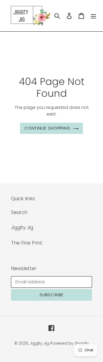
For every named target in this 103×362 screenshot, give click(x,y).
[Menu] (93, 15)
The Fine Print (26, 243)
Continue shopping (47, 128)
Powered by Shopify (69, 343)
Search (19, 212)
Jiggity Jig (22, 227)
